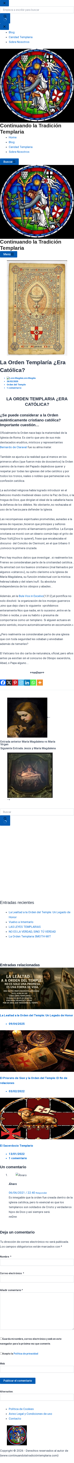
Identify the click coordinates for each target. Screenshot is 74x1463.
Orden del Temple (16, 384)
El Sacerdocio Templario (16, 1145)
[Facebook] (3, 683)
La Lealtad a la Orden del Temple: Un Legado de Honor (36, 1015)
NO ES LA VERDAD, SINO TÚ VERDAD (32, 931)
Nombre (5, 1256)
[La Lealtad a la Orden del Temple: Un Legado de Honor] (37, 988)
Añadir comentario (11, 1290)
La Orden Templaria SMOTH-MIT (30, 936)
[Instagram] (21, 683)
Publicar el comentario (17, 1380)
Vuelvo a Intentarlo (21, 922)
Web (2, 1363)
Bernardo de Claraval (13, 447)
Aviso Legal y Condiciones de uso (30, 1413)
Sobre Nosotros (19, 151)
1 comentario (14, 388)
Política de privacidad (26, 1353)
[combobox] (37, 811)
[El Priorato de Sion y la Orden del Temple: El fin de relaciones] (37, 1050)
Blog (12, 142)
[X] (9, 683)
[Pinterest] (15, 683)
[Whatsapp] (33, 683)
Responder (41, 1193)
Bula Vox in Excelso (31, 596)
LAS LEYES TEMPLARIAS (25, 926)
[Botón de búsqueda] (5, 820)
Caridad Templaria (21, 147)
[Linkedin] (27, 683)
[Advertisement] (37, 862)
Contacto (15, 1418)
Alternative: (6, 1391)
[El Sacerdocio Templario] (37, 1118)
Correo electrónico (12, 1273)
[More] (40, 683)
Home (13, 137)
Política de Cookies (21, 1409)
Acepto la (20, 1353)
